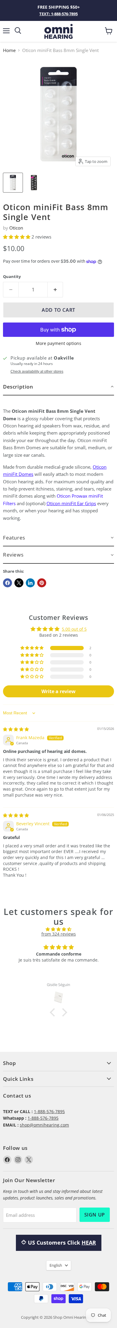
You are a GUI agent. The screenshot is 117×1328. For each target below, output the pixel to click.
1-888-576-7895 (49, 1111)
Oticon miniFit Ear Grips (71, 503)
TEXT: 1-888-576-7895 (58, 13)
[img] (16, 729)
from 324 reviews (58, 934)
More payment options (58, 343)
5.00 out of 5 (74, 629)
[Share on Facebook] (7, 582)
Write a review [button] (58, 691)
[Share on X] (18, 582)
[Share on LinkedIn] (30, 582)
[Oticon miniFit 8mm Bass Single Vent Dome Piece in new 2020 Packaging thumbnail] (12, 182)
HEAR (89, 1242)
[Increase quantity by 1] (55, 289)
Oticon (16, 228)
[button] (17, 237)
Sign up (94, 1214)
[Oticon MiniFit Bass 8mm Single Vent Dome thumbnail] (34, 182)
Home (9, 50)
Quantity (12, 276)
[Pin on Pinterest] (41, 582)
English (56, 1265)
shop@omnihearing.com (44, 1125)
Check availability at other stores (36, 371)
